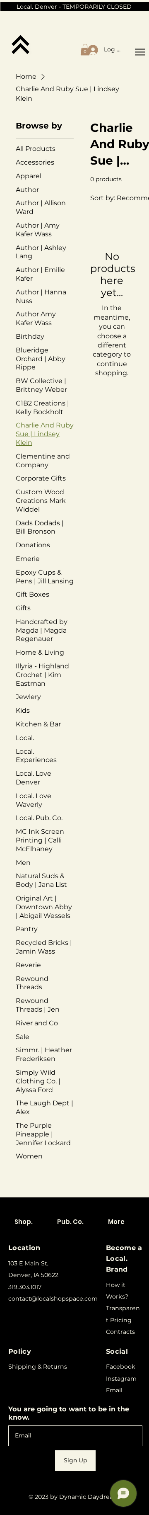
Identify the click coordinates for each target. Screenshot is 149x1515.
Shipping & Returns (37, 1366)
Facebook (120, 1366)
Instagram (121, 1378)
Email (114, 1390)
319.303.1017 (24, 1287)
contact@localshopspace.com (53, 1298)
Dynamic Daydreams (90, 1496)
